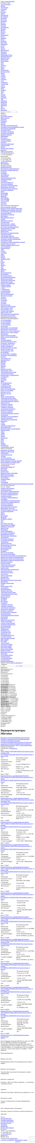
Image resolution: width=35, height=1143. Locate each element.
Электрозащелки (5, 595)
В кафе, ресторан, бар (7, 349)
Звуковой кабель (5, 479)
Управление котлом (6, 454)
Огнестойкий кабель (7, 655)
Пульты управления (6, 575)
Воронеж (3, 24)
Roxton (3, 262)
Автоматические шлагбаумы (9, 419)
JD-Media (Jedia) (5, 259)
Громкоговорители (6, 167)
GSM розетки (4, 453)
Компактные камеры (7, 279)
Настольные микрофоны (8, 532)
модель (15, 748)
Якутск (3, 108)
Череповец (4, 105)
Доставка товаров (6, 141)
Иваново (3, 29)
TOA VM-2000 (5, 199)
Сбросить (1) (16, 662)
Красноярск (4, 44)
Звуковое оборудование (7, 488)
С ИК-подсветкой (6, 286)
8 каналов (3, 298)
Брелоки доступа (5, 392)
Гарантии (3, 142)
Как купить (4, 138)
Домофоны (4, 598)
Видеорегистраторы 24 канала (21, 742)
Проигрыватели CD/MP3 (8, 228)
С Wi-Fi (3, 288)
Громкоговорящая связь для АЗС (10, 245)
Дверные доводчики (6, 418)
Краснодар (4, 42)
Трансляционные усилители (9, 506)
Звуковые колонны (6, 179)
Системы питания (6, 458)
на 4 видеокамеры (6, 321)
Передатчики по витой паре (9, 329)
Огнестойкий (4, 477)
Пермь (2, 68)
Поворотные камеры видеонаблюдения (12, 558)
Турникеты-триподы (7, 406)
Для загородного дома (7, 350)
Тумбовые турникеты (7, 407)
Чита (2, 107)
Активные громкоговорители (9, 497)
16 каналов (4, 300)
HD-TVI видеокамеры (7, 294)
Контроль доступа (6, 369)
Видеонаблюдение (6, 272)
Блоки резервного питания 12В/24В (11, 461)
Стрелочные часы (6, 632)
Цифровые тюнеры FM (7, 526)
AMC (2, 250)
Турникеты (4, 603)
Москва (3, 6)
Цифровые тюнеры (6, 230)
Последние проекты (6, 116)
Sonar (2, 263)
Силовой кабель (5, 659)
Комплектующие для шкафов (9, 473)
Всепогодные (4, 471)
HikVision (3, 361)
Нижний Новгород (6, 56)
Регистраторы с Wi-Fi (7, 308)
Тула (2, 93)
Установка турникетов (7, 131)
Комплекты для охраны (7, 450)
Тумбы (3, 422)
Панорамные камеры (7, 282)
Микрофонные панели (7, 217)
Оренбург (3, 65)
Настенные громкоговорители (9, 170)
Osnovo (3, 367)
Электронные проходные (8, 409)
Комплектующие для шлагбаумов (10, 428)
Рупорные (4, 171)
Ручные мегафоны (6, 213)
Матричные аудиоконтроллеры (10, 233)
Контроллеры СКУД (6, 370)
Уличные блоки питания (8, 464)
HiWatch (3, 363)
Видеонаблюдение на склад (9, 341)
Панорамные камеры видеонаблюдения (12, 560)
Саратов (3, 78)
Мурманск (4, 53)
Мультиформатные (6, 383)
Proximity (3, 378)
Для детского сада (6, 358)
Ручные (3, 219)
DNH (2, 254)
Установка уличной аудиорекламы (10, 239)
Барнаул (3, 10)
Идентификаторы (6, 387)
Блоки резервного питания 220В (10, 462)
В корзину (4, 776)
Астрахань (4, 9)
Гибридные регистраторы (8, 306)
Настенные (4, 470)
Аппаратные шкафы (6, 644)
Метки (3, 395)
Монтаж (3, 124)
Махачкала (4, 52)
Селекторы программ (7, 540)
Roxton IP (3, 196)
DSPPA (3, 256)
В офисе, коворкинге (7, 346)
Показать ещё (4, 1036)
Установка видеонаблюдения (9, 125)
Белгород (3, 12)
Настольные (4, 216)
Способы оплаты (6, 139)
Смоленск (3, 79)
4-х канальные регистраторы (13, 739)
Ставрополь (4, 82)
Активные (4, 173)
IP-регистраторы (5, 305)
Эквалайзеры (4, 542)
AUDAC (3, 251)
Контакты (3, 150)
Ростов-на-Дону (5, 71)
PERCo (3, 435)
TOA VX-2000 (5, 201)
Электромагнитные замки (8, 398)
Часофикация (4, 445)
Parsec (2, 442)
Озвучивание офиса (6, 240)
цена (11, 748)
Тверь (2, 88)
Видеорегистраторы (6, 295)
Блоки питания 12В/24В (8, 459)
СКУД (2, 584)
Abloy (2, 432)
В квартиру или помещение (9, 355)
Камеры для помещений (8, 283)
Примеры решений (6, 134)
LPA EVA (3, 202)
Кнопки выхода (5, 402)
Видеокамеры (5, 274)
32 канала (3, 303)
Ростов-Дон (4, 438)
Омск (2, 62)
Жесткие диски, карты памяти (9, 332)
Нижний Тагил (5, 58)
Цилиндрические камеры (8, 277)
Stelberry (3, 265)
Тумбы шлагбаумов (6, 621)
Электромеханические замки (9, 399)
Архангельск (4, 7)
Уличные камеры (6, 285)
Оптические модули (6, 571)
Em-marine (4, 380)
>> (5, 1038)
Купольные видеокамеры (8, 554)
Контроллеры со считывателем (10, 375)
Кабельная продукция (7, 474)
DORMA (3, 444)
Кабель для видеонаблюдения (9, 337)
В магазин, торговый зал (8, 343)
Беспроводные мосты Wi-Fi (8, 317)
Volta (2, 268)
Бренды (3, 147)
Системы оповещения (7, 190)
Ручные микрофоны (6, 531)
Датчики (3, 456)
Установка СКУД (6, 130)
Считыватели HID (6, 386)
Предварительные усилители (9, 188)
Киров (2, 39)
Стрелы (3, 424)
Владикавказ (4, 16)
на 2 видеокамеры (6, 320)
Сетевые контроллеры (7, 373)
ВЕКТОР (3, 269)
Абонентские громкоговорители (10, 502)
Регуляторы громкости (7, 539)
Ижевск (3, 30)
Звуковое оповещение (7, 1120)
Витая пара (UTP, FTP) (7, 476)
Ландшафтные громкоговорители (10, 500)
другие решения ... (6, 246)
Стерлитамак (4, 84)
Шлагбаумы (4, 618)
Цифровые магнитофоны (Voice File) (11, 210)
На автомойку (5, 352)
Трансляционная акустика (8, 178)
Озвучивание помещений (8, 128)
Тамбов (3, 87)
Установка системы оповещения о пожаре (13, 242)
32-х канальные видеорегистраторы (16, 743)
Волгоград (4, 19)
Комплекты (4, 421)
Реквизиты (4, 121)
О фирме (3, 122)
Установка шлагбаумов (7, 133)
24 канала (3, 302)
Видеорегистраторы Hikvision (9, 737)
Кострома (3, 41)
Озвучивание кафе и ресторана (10, 237)
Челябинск (4, 104)
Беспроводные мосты (7, 572)
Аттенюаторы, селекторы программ (11, 211)
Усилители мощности (7, 182)
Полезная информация (7, 144)
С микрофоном (5, 289)
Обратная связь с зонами (8, 224)
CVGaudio (4, 253)
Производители (5, 248)
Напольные (4, 468)
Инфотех (3, 366)
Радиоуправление (6, 427)
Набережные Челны (6, 55)
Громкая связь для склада (8, 243)
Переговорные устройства (8, 225)
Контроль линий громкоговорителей (11, 208)
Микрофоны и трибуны (7, 214)
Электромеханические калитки (10, 413)
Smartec (3, 436)
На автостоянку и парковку (9, 354)
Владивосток (4, 15)
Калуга (3, 36)
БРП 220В (4, 641)
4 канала (3, 297)
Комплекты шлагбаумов (8, 620)
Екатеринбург (5, 27)
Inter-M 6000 (4, 193)
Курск (2, 47)
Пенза (2, 67)
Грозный (3, 26)
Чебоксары (4, 102)
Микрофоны (4, 334)
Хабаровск (4, 101)
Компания (4, 115)
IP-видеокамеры (5, 292)
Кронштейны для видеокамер (9, 328)
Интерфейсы (4, 601)
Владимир (4, 18)
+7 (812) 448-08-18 (6, 161)
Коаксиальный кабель (7, 661)
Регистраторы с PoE (6, 309)
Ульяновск (4, 97)
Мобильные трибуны (7, 220)
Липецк (3, 49)
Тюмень (3, 94)
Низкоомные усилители (8, 187)
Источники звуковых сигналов (10, 227)
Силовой (3, 480)
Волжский (4, 21)
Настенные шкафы (6, 647)
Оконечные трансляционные (9, 185)
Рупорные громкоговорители (9, 494)
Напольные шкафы (6, 646)
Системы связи (5, 222)
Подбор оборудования (7, 148)
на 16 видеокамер (6, 324)
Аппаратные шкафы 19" (8, 467)
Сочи (2, 81)
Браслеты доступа (6, 393)
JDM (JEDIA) (4, 198)
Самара (3, 75)
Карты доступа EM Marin (8, 389)
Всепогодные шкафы (7, 649)
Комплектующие (5, 627)
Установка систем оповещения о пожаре (12, 127)
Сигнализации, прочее (7, 447)
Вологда (3, 23)
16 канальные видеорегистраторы (10, 741)
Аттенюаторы (5, 537)
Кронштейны (4, 577)
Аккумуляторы (5, 465)
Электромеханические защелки (10, 401)
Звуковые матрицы (6, 543)
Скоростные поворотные (8, 280)
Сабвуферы (4, 181)
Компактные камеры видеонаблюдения (12, 557)
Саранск (3, 76)
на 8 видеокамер (5, 323)
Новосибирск (4, 61)
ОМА (2, 439)
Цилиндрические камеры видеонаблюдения (13, 555)
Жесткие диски (5, 578)
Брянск (3, 13)
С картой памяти (5, 291)
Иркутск (3, 32)
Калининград (4, 35)
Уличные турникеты (6, 412)
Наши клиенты (5, 118)
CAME (3, 433)
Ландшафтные (5, 175)
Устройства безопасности (8, 425)
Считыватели (4, 376)
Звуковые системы (6, 165)
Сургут (3, 85)
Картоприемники (6, 614)
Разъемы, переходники (7, 583)
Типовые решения (6, 234)
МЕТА (3, 191)
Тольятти (3, 90)
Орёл (2, 64)
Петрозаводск (5, 70)
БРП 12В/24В (4, 640)
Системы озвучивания (7, 1121)
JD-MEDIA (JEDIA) (6, 519)
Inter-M (3, 257)
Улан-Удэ (3, 96)
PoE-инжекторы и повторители (10, 314)
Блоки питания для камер (8, 335)
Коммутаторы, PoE (6, 312)
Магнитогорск (5, 50)
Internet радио (4, 231)
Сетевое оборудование (7, 311)
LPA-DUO (4, 204)
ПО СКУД (4, 600)
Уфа (2, 99)
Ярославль (4, 110)
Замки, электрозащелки (7, 396)
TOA (2, 266)
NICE (2, 441)
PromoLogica (13, 1138)
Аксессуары (4, 326)
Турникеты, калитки (7, 404)
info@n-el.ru (4, 162)
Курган (3, 45)
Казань (3, 33)
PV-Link (3, 364)
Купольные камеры (6, 276)
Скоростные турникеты (7, 609)
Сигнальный (4, 482)
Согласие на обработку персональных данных (14, 1140)
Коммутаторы (5, 568)
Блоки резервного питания (8, 207)
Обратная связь (5, 145)
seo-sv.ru (17, 1141)
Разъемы (3, 338)
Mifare (2, 381)
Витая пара (4, 653)
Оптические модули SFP (8, 315)
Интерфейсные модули (7, 635)
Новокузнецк (4, 59)
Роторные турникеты (7, 410)
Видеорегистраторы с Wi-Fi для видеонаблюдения (17, 745)
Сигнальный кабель (6, 658)
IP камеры (3, 551)
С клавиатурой (5, 384)
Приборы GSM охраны (7, 451)
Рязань (2, 73)
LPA (2, 260)
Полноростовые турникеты (9, 612)
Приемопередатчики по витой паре (11, 580)
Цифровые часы (5, 630)
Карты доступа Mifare (7, 390)
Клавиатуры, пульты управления (10, 331)
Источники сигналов (7, 523)
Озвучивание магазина (7, 236)
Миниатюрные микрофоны (9, 536)
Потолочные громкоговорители (10, 168)
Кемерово (3, 38)
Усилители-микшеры (7, 184)
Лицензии (4, 119)
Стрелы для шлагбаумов (8, 623)
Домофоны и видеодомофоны (9, 416)
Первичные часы (6, 633)
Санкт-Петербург (10, 1)
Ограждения (4, 415)
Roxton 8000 (4, 194)
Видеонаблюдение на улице (9, 347)
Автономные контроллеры (8, 372)
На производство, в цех (7, 344)
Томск (2, 91)
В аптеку (3, 357)
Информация (4, 136)
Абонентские (4, 176)
